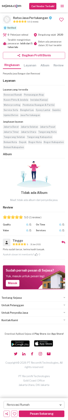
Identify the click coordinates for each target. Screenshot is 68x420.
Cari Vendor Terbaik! (42, 6)
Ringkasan (12, 65)
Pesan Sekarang (41, 413)
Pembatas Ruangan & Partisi (38, 105)
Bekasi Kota (10, 142)
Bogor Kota (35, 142)
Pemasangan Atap (34, 94)
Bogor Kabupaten (54, 142)
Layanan (30, 65)
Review (58, 65)
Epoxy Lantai (43, 110)
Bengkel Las (27, 110)
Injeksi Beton (11, 115)
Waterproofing (12, 105)
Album (44, 65)
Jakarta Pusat (47, 126)
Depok (22, 142)
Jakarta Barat (11, 126)
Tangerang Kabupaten (39, 137)
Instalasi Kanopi (39, 99)
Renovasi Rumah (13, 94)
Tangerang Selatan (14, 137)
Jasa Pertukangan (30, 115)
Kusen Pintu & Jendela (16, 99)
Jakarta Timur (11, 132)
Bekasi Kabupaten (14, 147)
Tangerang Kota (47, 132)
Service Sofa (11, 110)
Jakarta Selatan (29, 126)
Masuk (12, 283)
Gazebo (56, 110)
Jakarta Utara (28, 132)
